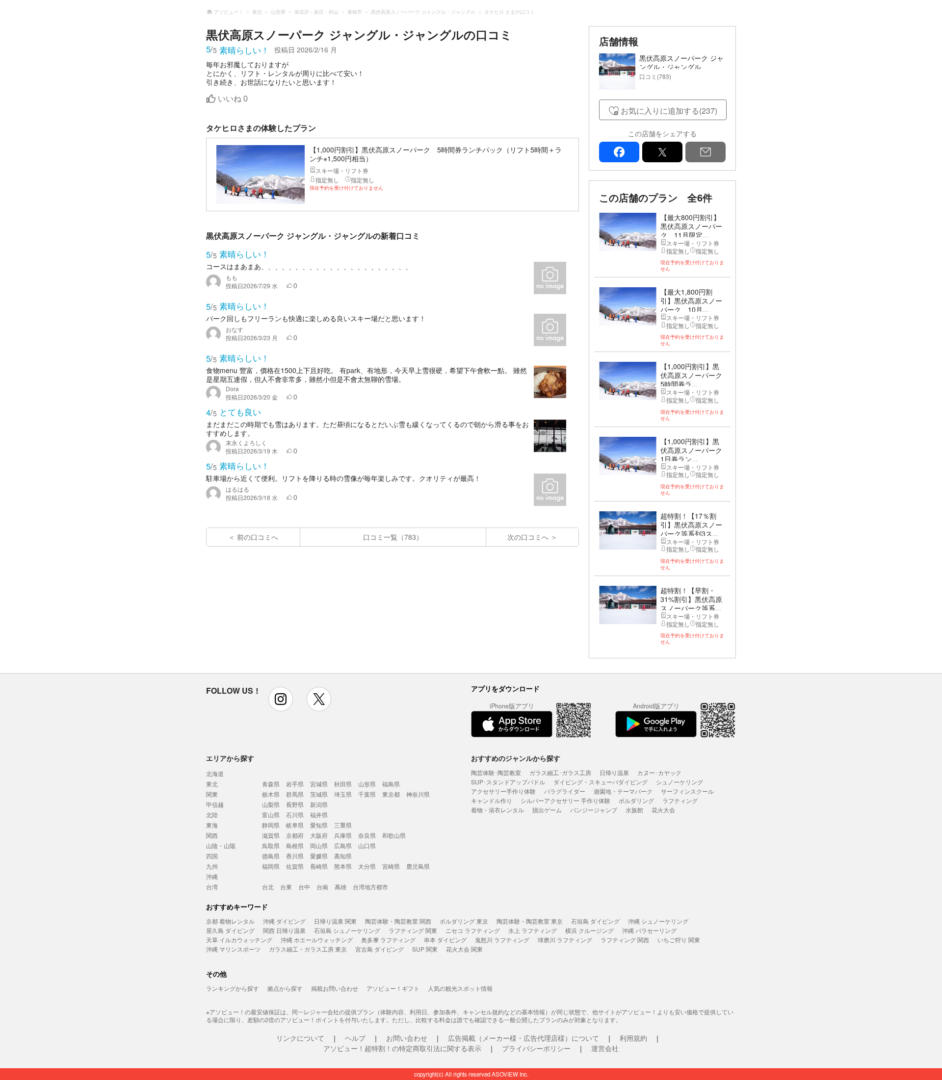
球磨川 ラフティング (565, 939)
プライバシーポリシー (536, 1048)
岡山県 (319, 845)
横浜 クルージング (589, 930)
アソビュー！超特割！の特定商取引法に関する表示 (402, 1048)
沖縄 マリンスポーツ (233, 949)
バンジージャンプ (593, 809)
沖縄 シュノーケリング (658, 921)
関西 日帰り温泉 (284, 930)
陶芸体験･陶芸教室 (496, 772)
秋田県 (343, 783)
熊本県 (343, 866)
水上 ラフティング (532, 930)
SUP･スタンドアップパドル (508, 782)
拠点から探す (285, 988)
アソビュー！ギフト (392, 988)
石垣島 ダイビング (595, 921)
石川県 (295, 814)
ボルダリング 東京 (464, 921)
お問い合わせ (406, 1038)
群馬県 (295, 794)
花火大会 (663, 809)
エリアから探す (230, 758)
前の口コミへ (257, 537)
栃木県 (271, 794)
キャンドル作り (491, 800)
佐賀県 (295, 866)
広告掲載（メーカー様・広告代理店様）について (523, 1038)
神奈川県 (418, 794)
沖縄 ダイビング (284, 921)
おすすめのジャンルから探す (515, 758)
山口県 (367, 845)
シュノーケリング (679, 782)
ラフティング (680, 800)
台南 (322, 886)
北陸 (212, 814)
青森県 (271, 783)
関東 (212, 794)
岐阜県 (295, 825)
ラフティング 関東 (413, 930)
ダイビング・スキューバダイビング (600, 782)
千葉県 (367, 794)
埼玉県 (343, 794)
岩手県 (295, 783)
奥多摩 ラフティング (388, 939)
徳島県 (271, 856)
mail (705, 152)
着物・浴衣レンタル (497, 809)
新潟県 (319, 804)
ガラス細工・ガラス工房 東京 (308, 949)
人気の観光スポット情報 (460, 988)
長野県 (295, 804)
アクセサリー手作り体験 (503, 791)
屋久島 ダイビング (230, 930)
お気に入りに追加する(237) (669, 110)
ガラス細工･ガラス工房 (560, 772)
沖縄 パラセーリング (649, 930)
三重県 (343, 825)
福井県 (319, 814)
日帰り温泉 (614, 772)
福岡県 (271, 866)
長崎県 (319, 866)
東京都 (391, 794)
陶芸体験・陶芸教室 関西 (398, 921)
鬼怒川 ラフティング (502, 939)
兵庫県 (343, 835)
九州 (212, 866)
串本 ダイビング (445, 939)
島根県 (295, 845)
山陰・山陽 (221, 845)
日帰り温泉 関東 (335, 921)
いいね (233, 99)
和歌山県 (394, 835)
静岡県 (271, 825)
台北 (268, 886)
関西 (212, 835)
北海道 (215, 773)
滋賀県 (271, 835)
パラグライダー (564, 791)
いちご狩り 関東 (678, 939)
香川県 (295, 856)
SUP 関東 (425, 949)
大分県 (367, 866)
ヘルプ (355, 1038)
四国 (212, 856)
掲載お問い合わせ (334, 988)
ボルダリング (636, 800)
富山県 (271, 814)
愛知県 (319, 825)
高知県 (343, 856)
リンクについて (300, 1038)
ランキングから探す (232, 988)
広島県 (343, 845)
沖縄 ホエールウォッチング (317, 939)
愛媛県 (319, 856)
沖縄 (212, 876)
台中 (304, 886)
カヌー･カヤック (659, 772)
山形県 (367, 783)
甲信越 (215, 804)
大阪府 (319, 835)
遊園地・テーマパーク (623, 791)
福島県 (391, 783)
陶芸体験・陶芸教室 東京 (530, 921)
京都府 (295, 835)
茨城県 (319, 794)
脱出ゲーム (547, 809)
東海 (212, 825)
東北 (212, 783)
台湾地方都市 (370, 886)
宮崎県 (391, 866)
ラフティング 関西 (625, 939)
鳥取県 (271, 845)
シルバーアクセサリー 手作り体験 (565, 800)
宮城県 (319, 783)
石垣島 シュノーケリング (347, 930)
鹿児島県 (418, 866)
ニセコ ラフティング (472, 930)
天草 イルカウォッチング (239, 939)
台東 (286, 886)
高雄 (340, 886)
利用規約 (633, 1038)
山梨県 (271, 804)
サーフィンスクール (687, 791)
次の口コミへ (528, 537)
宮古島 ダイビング (379, 949)
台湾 (212, 886)
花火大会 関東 (464, 949)
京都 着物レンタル (230, 921)
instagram (280, 699)
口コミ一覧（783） (393, 537)
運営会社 (605, 1048)
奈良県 (367, 835)
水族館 (634, 809)
